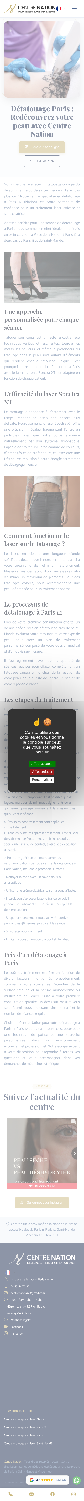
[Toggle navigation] (74, 9)
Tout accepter (43, 763)
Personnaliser (42, 779)
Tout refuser (43, 771)
